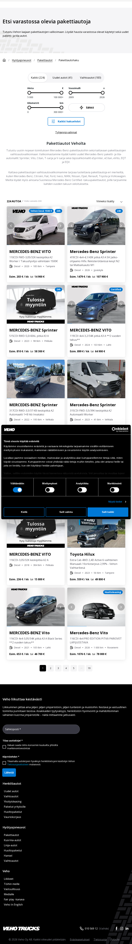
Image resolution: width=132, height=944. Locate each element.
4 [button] (66, 668)
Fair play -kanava (14, 899)
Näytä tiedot (115, 501)
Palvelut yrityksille (15, 806)
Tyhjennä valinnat (66, 132)
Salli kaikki (108, 512)
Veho (6, 871)
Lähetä (9, 772)
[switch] (49, 490)
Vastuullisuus (12, 889)
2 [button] (50, 668)
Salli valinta (65, 512)
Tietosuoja (100, 939)
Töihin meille (11, 884)
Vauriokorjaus (12, 817)
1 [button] (42, 668)
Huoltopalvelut (13, 812)
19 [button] (89, 668)
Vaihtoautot (11, 796)
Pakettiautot (44, 60)
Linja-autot (10, 845)
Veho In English (13, 904)
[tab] (37, 77)
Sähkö (90, 107)
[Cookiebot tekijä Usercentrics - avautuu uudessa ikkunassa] (114, 429)
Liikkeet (8, 879)
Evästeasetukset (80, 939)
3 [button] (58, 668)
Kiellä (24, 512)
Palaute (115, 939)
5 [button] (73, 668)
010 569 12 (91, 928)
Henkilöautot (12, 783)
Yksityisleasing (13, 801)
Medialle (9, 894)
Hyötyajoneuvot (21, 60)
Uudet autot (11, 791)
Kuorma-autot (12, 840)
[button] (81, 668)
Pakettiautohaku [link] (69, 60)
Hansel (8, 855)
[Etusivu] (4, 60)
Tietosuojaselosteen (18, 764)
